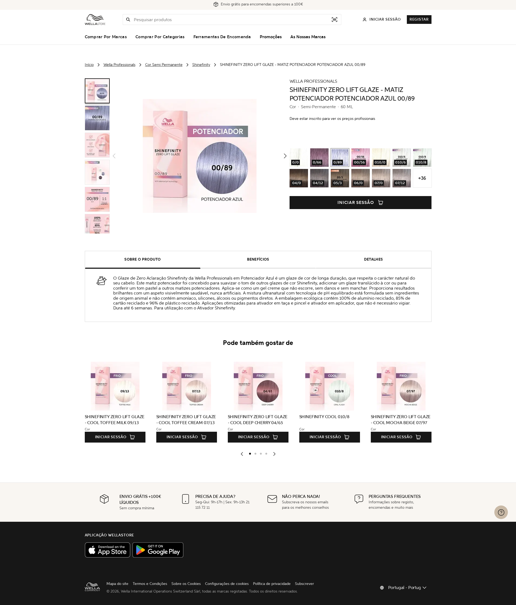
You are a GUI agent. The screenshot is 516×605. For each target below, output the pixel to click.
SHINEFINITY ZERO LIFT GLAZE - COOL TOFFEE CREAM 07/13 (186, 419)
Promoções (271, 37)
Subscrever (304, 583)
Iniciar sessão (355, 202)
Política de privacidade (272, 583)
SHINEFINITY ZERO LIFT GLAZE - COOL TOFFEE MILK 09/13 (115, 419)
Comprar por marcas (106, 37)
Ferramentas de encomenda (222, 37)
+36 (422, 178)
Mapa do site (117, 583)
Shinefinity (201, 64)
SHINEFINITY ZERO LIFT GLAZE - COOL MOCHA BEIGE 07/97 (401, 419)
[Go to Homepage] (95, 19)
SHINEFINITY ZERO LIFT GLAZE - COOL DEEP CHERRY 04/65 (258, 419)
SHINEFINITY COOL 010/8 (324, 416)
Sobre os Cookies (186, 583)
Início (89, 64)
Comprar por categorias (160, 37)
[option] (248, 452)
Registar (419, 19)
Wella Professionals (119, 64)
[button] (128, 19)
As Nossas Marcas (308, 37)
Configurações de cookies (227, 583)
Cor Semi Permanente (164, 64)
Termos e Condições (150, 583)
